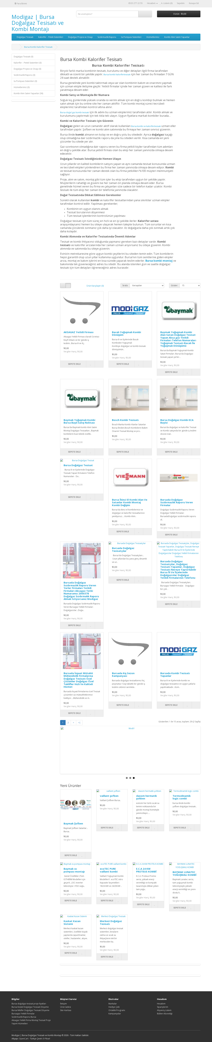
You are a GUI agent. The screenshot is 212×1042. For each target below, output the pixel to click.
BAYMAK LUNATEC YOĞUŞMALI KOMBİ (184, 873)
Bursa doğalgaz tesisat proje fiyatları (29, 1003)
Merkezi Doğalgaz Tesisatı (111, 922)
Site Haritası (65, 1010)
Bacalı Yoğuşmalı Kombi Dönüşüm (126, 333)
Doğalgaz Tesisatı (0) (23, 56)
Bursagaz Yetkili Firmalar (23, 1013)
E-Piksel (46, 1038)
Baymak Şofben (73, 823)
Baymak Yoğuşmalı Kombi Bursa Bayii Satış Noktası (79, 421)
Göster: (174, 285)
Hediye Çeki (114, 1007)
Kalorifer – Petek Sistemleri (50, 37)
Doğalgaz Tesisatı (25, 37)
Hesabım (161, 1003)
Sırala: (125, 285)
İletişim (63, 1003)
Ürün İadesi (65, 1007)
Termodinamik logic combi (182, 797)
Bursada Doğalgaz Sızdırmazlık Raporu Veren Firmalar (176, 502)
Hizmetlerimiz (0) (21, 87)
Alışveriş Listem (164, 1010)
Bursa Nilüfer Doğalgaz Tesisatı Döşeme (30, 1010)
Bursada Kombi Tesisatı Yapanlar (175, 674)
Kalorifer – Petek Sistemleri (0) (27, 62)
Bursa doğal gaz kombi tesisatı (74, 112)
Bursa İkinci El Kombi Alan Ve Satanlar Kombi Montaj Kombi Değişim (129, 502)
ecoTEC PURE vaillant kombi (109, 870)
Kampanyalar (114, 1013)
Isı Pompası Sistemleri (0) (25, 81)
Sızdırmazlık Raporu (107, 37)
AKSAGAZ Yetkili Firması (78, 332)
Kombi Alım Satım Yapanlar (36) (28, 93)
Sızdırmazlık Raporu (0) (24, 75)
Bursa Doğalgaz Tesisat (78, 465)
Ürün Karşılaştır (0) (95, 285)
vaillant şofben (109, 795)
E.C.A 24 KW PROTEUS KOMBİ (146, 870)
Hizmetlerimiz (152, 37)
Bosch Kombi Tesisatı (125, 420)
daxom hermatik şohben (146, 797)
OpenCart (23, 1038)
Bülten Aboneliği (164, 1013)
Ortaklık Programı (116, 1010)
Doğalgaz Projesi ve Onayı (80, 37)
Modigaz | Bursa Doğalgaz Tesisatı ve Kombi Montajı (38, 23)
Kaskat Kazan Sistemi (72, 922)
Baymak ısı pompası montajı (74, 870)
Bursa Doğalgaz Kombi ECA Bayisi (176, 421)
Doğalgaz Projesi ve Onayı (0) (27, 68)
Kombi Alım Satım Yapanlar (177, 37)
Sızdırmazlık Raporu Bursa (24, 1016)
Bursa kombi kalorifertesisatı (117, 74)
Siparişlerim (162, 1007)
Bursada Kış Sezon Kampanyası (123, 674)
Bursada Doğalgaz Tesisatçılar (123, 549)
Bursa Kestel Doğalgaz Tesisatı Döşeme (30, 1007)
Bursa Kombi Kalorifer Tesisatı (38, 47)
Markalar (112, 1003)
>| (79, 722)
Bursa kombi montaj (159, 260)
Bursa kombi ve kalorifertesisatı (146, 126)
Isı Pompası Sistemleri (131, 37)
